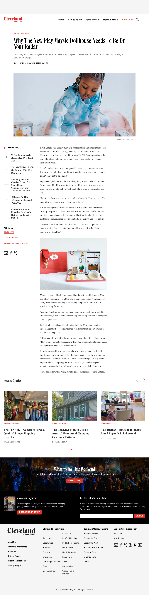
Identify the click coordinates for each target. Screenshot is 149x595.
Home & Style (110, 20)
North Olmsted (68, 547)
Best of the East (91, 538)
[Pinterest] (135, 545)
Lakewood (66, 533)
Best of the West (91, 543)
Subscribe (127, 19)
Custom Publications (16, 561)
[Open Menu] (143, 20)
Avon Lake (47, 538)
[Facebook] (121, 545)
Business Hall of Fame (93, 547)
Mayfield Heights (69, 538)
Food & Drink (93, 20)
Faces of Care (90, 552)
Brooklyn (46, 552)
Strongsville (67, 566)
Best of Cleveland (91, 533)
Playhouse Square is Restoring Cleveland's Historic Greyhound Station (21, 213)
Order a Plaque (13, 556)
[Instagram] (130, 545)
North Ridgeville (69, 552)
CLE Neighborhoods (51, 561)
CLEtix (87, 561)
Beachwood (48, 543)
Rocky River (67, 557)
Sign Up (139, 516)
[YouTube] (140, 545)
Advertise (11, 551)
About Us (11, 542)
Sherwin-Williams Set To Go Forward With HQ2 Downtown (22, 170)
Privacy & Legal (14, 565)
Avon (45, 533)
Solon (64, 561)
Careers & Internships (17, 547)
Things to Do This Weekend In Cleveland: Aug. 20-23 (22, 200)
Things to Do (75, 20)
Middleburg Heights (71, 543)
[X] (125, 545)
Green (45, 566)
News (61, 20)
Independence (49, 571)
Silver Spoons (90, 557)
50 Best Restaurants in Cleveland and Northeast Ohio (22, 158)
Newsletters (119, 538)
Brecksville (47, 547)
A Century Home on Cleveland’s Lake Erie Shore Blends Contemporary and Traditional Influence (20, 185)
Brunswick (47, 557)
